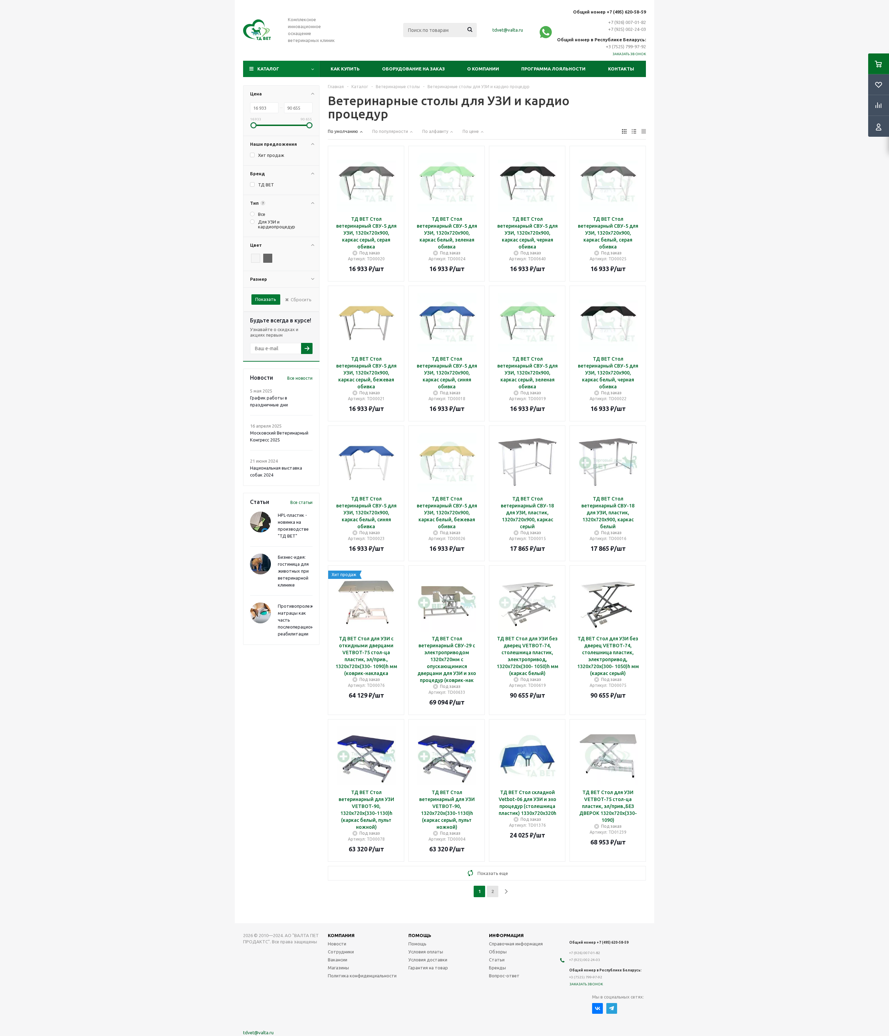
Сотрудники (341, 951)
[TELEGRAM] (611, 1008)
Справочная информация (516, 943)
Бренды (497, 967)
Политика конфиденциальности (362, 975)
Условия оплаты (425, 951)
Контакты (621, 68)
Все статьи (301, 502)
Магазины (338, 967)
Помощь (417, 943)
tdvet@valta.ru (507, 29)
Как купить (345, 68)
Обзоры (498, 951)
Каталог (268, 68)
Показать (265, 299)
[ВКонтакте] (597, 1008)
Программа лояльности (553, 68)
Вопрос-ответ (504, 975)
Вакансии (337, 959)
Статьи (497, 959)
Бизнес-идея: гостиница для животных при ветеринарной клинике (293, 571)
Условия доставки (427, 959)
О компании (483, 68)
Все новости (300, 378)
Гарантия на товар (428, 967)
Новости (337, 943)
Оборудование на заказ (413, 68)
